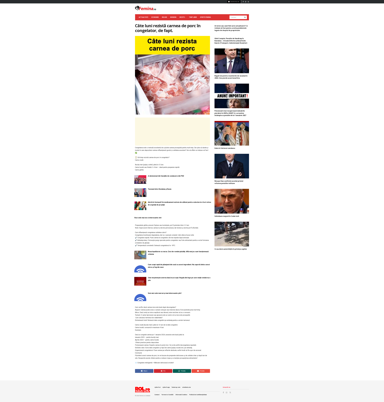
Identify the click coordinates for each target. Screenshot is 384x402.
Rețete (182, 17)
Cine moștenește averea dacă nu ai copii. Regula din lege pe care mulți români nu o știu (179, 279)
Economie (155, 17)
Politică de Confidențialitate (198, 394)
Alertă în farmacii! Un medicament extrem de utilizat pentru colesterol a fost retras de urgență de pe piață (179, 203)
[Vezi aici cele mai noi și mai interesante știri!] (140, 300)
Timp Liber (193, 17)
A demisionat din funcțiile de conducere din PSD (166, 176)
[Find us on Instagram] (245, 2)
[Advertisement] (172, 132)
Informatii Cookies (181, 394)
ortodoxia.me (186, 387)
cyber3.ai (157, 387)
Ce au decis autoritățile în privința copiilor (230, 249)
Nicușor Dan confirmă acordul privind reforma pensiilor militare (228, 182)
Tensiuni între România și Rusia (159, 189)
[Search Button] (245, 17)
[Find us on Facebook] (243, 2)
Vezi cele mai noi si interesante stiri (148, 218)
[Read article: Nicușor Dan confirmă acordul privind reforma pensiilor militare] (231, 166)
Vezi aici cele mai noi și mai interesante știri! (164, 293)
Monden (173, 17)
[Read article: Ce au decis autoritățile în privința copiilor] (231, 234)
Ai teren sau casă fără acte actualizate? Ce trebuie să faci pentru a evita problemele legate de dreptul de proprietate (231, 28)
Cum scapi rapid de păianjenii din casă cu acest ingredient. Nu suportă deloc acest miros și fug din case (179, 266)
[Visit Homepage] (145, 9)
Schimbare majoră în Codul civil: (226, 216)
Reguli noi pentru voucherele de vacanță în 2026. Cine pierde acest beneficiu (231, 77)
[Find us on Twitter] (248, 2)
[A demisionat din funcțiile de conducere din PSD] (140, 183)
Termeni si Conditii (167, 394)
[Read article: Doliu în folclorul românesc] (231, 133)
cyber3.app (166, 387)
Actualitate (143, 17)
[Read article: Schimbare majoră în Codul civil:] (231, 201)
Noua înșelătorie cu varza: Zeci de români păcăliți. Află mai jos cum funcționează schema (178, 253)
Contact (148, 395)
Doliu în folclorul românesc (224, 148)
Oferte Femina (205, 17)
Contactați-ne (234, 1)
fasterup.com (176, 387)
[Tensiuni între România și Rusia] (140, 196)
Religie (164, 17)
